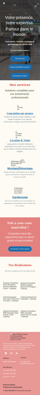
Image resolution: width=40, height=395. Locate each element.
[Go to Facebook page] (6, 353)
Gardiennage (20, 197)
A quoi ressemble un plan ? (20, 67)
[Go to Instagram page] (11, 353)
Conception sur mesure (20, 113)
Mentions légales (9, 384)
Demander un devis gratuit (20, 249)
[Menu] (35, 6)
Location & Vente (20, 140)
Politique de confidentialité (12, 387)
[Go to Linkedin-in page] (17, 353)
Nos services (20, 58)
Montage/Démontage (20, 168)
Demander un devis (20, 76)
